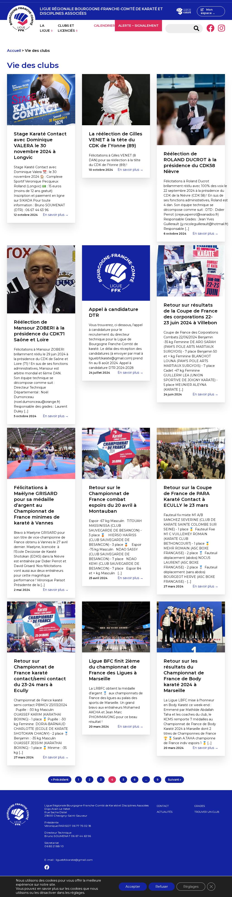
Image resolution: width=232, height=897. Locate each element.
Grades (199, 806)
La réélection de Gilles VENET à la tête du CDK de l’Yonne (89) (115, 139)
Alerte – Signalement (138, 26)
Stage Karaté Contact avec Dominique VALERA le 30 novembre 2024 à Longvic (40, 145)
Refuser (161, 887)
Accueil (14, 50)
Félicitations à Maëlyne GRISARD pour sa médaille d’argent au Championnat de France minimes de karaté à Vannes (37, 505)
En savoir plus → (55, 215)
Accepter (133, 887)
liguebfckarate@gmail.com (74, 859)
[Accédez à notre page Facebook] (210, 28)
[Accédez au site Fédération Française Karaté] (184, 11)
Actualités (164, 811)
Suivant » (174, 779)
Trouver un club (206, 811)
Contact (163, 806)
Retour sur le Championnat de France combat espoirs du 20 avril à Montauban (113, 499)
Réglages (190, 887)
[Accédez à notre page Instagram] (221, 28)
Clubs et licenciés (66, 28)
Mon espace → (208, 11)
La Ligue (45, 28)
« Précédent (59, 779)
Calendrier (104, 26)
